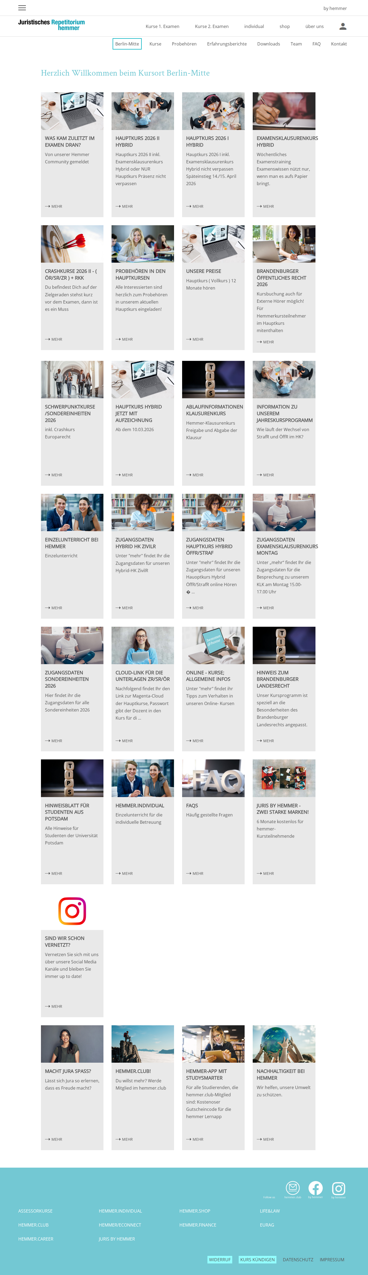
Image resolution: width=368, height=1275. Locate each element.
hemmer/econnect (120, 1225)
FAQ (317, 44)
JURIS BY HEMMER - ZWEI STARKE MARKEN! (283, 808)
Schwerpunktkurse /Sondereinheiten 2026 (70, 413)
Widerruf (220, 1260)
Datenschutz (298, 1260)
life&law (270, 1211)
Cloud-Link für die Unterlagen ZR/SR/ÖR (143, 675)
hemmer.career (35, 1239)
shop (285, 26)
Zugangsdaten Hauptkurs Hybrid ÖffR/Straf (209, 546)
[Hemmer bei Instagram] (339, 1201)
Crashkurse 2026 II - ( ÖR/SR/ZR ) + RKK (71, 274)
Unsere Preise (203, 271)
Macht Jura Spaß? (68, 1071)
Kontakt (339, 44)
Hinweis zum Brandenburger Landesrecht (277, 679)
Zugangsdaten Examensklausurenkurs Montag (287, 546)
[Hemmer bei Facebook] (316, 1201)
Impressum (332, 1260)
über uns (314, 26)
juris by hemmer (117, 1239)
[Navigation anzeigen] (22, 7)
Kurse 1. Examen (162, 26)
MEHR (56, 206)
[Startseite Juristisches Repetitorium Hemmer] (311, 8)
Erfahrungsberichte (227, 44)
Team (296, 44)
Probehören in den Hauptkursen (141, 274)
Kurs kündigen (257, 1260)
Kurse (155, 44)
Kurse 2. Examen (212, 26)
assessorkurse (35, 1211)
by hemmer (335, 8)
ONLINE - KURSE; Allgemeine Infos (208, 675)
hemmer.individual (140, 805)
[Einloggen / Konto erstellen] (343, 26)
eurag (267, 1225)
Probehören (184, 44)
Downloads (268, 44)
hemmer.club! (133, 1071)
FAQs (192, 805)
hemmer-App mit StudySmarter (206, 1074)
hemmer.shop (194, 1211)
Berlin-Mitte (127, 44)
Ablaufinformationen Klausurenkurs (214, 410)
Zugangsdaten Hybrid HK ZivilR (136, 543)
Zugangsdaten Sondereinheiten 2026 (67, 679)
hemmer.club (33, 1225)
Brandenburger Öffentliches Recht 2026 (281, 277)
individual (254, 26)
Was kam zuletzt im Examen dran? (70, 141)
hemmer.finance (197, 1225)
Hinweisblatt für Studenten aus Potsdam (67, 812)
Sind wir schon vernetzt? (65, 941)
